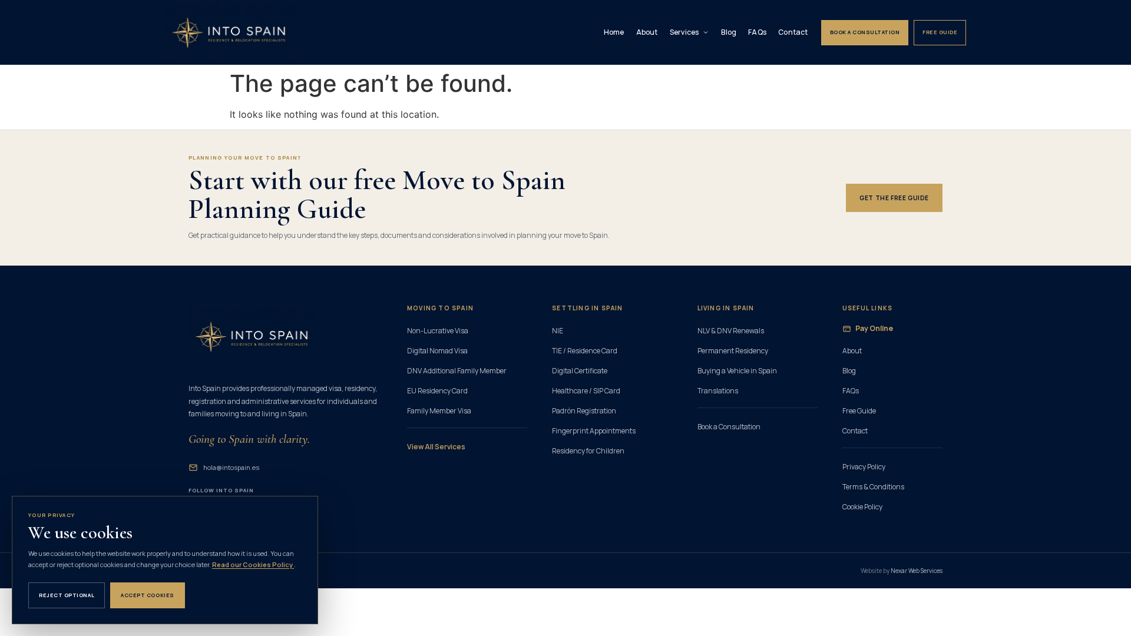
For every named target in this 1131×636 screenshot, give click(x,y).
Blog (728, 32)
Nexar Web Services (917, 571)
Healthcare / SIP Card (586, 391)
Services (684, 32)
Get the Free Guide (894, 198)
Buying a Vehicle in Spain (737, 371)
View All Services (436, 447)
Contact (793, 32)
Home (614, 32)
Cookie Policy (862, 507)
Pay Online (874, 328)
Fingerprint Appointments (594, 431)
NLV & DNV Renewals (730, 331)
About (647, 32)
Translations (717, 391)
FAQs (757, 32)
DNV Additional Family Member (457, 371)
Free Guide (939, 32)
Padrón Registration (584, 411)
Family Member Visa (439, 411)
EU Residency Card (437, 391)
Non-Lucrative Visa (437, 331)
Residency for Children (588, 451)
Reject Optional (66, 595)
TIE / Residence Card (584, 351)
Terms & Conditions (873, 487)
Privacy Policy (863, 467)
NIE (557, 331)
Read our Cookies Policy (253, 564)
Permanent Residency (732, 351)
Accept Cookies (147, 595)
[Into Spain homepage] (230, 32)
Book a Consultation (864, 32)
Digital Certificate (579, 371)
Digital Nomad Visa (437, 351)
